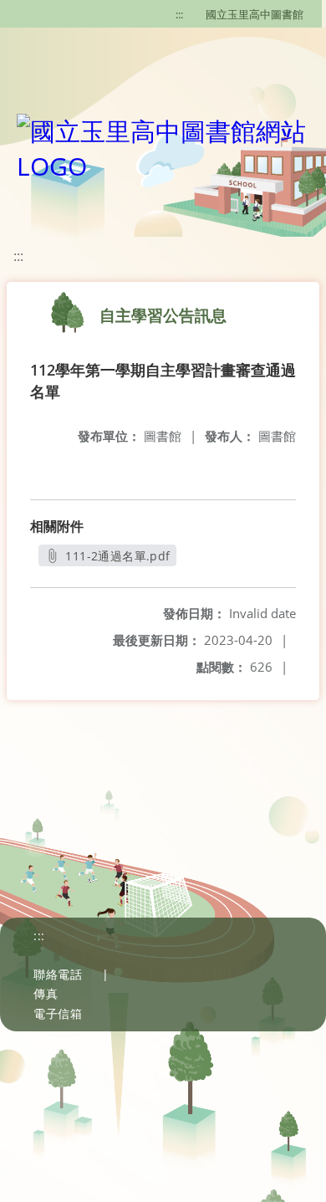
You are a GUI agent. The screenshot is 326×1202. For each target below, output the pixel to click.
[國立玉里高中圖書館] (163, 144)
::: (179, 14)
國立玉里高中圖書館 (254, 14)
